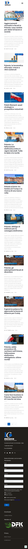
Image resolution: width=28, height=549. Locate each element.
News (17, 12)
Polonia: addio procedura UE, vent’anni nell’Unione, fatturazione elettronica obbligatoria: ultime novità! (13, 353)
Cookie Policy (7, 540)
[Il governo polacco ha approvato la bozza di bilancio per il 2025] (14, 301)
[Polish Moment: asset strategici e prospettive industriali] (14, 97)
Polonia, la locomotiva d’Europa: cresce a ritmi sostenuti (13, 67)
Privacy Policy (7, 536)
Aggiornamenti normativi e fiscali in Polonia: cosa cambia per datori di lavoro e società (13, 27)
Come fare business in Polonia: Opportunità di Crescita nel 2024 (13, 397)
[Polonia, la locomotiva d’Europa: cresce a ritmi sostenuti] (14, 58)
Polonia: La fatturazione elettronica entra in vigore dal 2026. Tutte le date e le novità (13, 149)
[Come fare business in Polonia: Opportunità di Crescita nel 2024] (14, 387)
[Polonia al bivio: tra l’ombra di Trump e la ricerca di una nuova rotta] (14, 179)
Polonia (20, 12)
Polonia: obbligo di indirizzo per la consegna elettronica (13, 229)
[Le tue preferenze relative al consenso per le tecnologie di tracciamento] (25, 547)
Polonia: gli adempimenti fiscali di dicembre (13, 270)
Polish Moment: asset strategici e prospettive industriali (13, 107)
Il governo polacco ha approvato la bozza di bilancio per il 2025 (13, 311)
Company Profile (8, 515)
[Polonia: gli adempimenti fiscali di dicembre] (14, 260)
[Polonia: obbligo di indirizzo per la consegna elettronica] (14, 219)
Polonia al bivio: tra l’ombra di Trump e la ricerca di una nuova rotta (13, 190)
